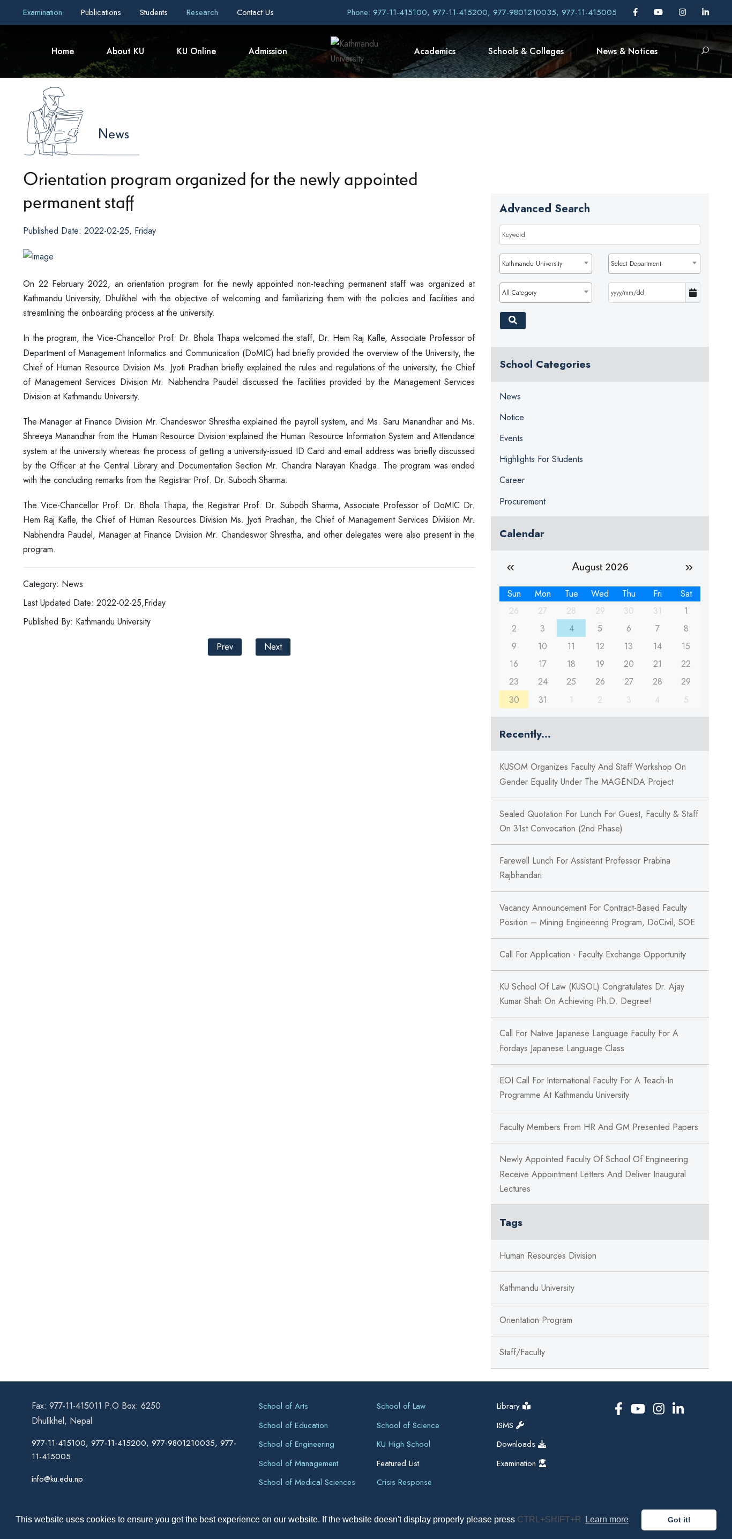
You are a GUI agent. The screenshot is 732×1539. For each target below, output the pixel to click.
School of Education (293, 1425)
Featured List (398, 1463)
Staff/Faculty (522, 1352)
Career (512, 480)
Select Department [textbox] (636, 264)
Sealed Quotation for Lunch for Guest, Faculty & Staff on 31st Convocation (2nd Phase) (598, 821)
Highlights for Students (541, 459)
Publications (102, 12)
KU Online (196, 51)
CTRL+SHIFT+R (550, 1519)
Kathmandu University (536, 1288)
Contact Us (255, 12)
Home (62, 51)
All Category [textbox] (519, 293)
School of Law (401, 1406)
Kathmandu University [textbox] (532, 264)
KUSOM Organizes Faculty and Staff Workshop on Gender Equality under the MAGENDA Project (592, 774)
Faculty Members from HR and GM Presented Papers (598, 1127)
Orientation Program (535, 1320)
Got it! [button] (679, 1519)
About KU (125, 51)
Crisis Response (404, 1482)
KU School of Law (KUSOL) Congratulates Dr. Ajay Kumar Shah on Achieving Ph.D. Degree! (591, 993)
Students (155, 12)
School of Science (408, 1425)
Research (203, 12)
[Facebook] (636, 12)
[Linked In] (705, 12)
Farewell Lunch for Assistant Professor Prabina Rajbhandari (584, 867)
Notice (511, 417)
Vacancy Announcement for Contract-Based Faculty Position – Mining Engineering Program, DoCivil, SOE (597, 915)
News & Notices (627, 51)
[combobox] (545, 264)
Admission (268, 51)
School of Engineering (296, 1444)
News (113, 133)
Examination (44, 12)
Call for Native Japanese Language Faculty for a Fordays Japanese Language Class (588, 1040)
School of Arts (283, 1406)
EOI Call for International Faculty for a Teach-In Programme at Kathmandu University (586, 1087)
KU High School (403, 1444)
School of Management (298, 1463)
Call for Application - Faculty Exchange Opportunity (592, 954)
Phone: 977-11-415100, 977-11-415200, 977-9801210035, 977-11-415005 (482, 12)
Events (511, 438)
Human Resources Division (547, 1256)
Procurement (522, 501)
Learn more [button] (607, 1519)
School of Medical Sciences (307, 1482)
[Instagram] (684, 12)
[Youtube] (660, 12)
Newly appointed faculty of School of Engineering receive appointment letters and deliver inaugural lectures (593, 1173)
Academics (434, 51)
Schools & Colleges (526, 51)
